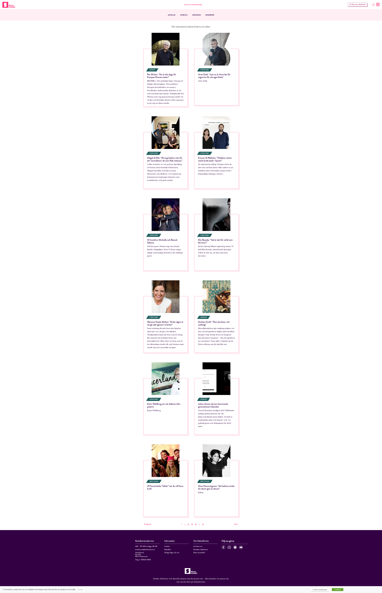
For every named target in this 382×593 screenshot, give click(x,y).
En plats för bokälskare (193, 5)
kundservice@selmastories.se (145, 549)
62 (203, 524)
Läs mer (80, 589)
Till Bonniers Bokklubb (357, 4)
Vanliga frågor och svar (171, 552)
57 (188, 524)
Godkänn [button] (337, 589)
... (184, 524)
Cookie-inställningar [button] (320, 589)
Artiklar (171, 15)
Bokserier (210, 15)
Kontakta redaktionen (200, 549)
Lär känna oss (197, 546)
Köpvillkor (167, 549)
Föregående (147, 524)
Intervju (184, 15)
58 (192, 524)
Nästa (236, 524)
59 (196, 524)
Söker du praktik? (199, 552)
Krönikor (196, 15)
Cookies (167, 546)
